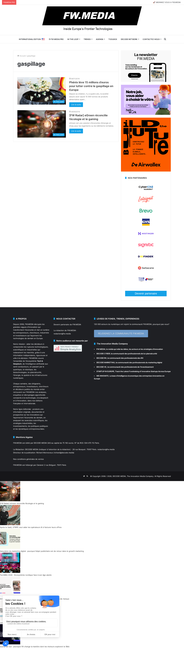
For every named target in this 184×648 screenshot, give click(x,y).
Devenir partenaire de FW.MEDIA (67, 324)
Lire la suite (76, 104)
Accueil (22, 56)
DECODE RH (101, 358)
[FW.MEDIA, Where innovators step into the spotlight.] (92, 20)
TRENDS (87, 39)
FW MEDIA (100, 349)
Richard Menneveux (44, 453)
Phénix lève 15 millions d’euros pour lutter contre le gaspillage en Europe (91, 86)
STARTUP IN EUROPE (105, 371)
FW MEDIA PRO (57, 39)
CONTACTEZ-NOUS (151, 39)
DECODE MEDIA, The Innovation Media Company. (133, 476)
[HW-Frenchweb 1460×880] (146, 114)
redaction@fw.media (62, 334)
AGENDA (99, 39)
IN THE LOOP (72, 39)
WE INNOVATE (102, 376)
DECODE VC (101, 367)
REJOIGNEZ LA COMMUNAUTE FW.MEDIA (121, 333)
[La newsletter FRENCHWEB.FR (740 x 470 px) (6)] (146, 81)
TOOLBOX (112, 39)
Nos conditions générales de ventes (28, 459)
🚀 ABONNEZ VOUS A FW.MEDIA (167, 2)
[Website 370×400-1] (146, 171)
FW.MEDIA (29, 324)
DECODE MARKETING (105, 362)
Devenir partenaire (146, 293)
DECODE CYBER (103, 353)
